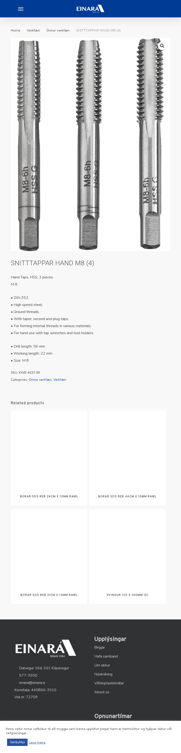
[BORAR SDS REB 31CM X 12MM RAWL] (49, 547)
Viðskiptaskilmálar (109, 683)
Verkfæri (33, 30)
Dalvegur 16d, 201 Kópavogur (43, 668)
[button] (20, 8)
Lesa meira (37, 742)
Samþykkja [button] (17, 742)
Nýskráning (103, 674)
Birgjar (99, 647)
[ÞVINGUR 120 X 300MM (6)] (127, 547)
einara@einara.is (31, 682)
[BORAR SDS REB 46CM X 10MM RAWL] (127, 448)
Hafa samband (106, 656)
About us (101, 692)
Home (15, 30)
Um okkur (102, 665)
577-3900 (27, 675)
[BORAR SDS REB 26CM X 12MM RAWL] (49, 448)
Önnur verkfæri (58, 30)
